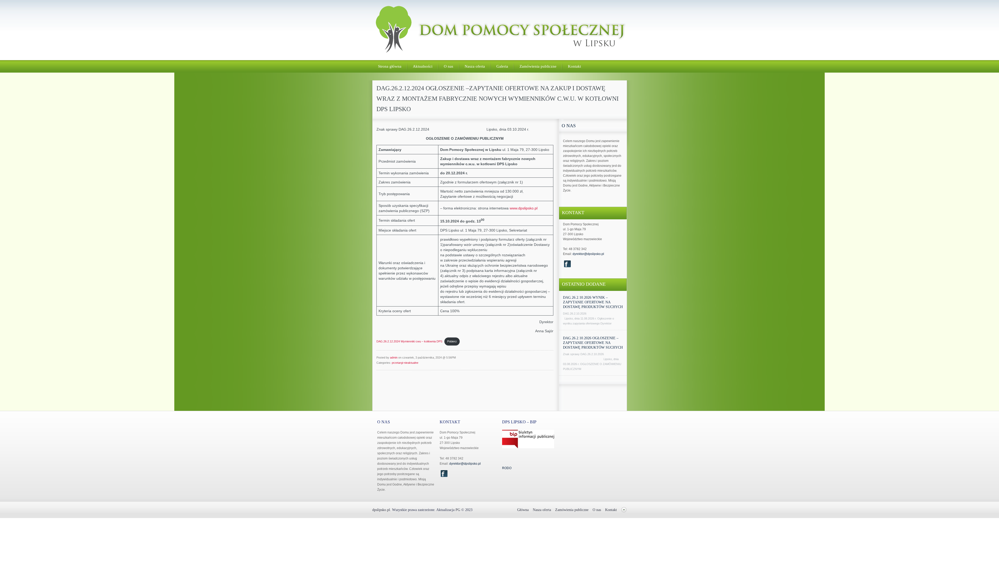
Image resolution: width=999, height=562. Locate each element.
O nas (448, 66)
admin (394, 357)
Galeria (502, 66)
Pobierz (452, 341)
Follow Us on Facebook (567, 263)
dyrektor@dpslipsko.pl (588, 254)
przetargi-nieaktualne (405, 362)
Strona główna (389, 66)
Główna (523, 510)
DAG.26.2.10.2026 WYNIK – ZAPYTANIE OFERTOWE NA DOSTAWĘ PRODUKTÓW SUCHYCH (593, 302)
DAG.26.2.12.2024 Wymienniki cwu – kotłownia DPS (409, 341)
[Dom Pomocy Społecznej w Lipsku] (499, 50)
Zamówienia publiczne (538, 66)
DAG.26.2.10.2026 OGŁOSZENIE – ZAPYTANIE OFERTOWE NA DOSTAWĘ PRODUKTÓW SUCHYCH (593, 342)
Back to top (624, 510)
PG (458, 510)
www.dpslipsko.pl (523, 208)
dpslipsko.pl (381, 510)
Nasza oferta (475, 66)
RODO (506, 468)
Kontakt (574, 66)
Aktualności (422, 66)
